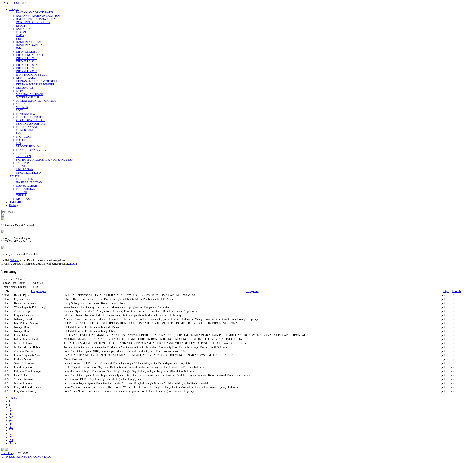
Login (73, 263)
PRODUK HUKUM (28, 146)
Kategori (14, 9)
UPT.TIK (7, 453)
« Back (13, 397)
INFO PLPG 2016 (26, 68)
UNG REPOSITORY (14, 3)
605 (11, 414)
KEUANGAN (24, 87)
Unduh (456, 291)
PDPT (19, 110)
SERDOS (21, 153)
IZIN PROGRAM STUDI (31, 74)
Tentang (13, 205)
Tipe (446, 291)
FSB (18, 38)
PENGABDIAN (25, 188)
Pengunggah (38, 291)
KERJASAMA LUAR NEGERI (35, 84)
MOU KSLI (23, 103)
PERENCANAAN (27, 126)
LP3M (19, 90)
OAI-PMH (15, 202)
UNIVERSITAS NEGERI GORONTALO (26, 456)
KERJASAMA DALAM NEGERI (36, 81)
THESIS (21, 195)
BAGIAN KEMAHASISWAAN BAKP (39, 15)
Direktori (14, 175)
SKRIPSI (21, 192)
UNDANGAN (24, 169)
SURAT (20, 166)
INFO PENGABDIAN (29, 54)
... (10, 407)
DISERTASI (23, 198)
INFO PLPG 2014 (26, 61)
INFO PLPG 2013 (26, 58)
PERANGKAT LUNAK (30, 120)
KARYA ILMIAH (26, 185)
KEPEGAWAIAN (26, 77)
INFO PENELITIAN (28, 51)
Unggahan (252, 291)
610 (11, 430)
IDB (18, 48)
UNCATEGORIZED (28, 172)
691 (11, 440)
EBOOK (21, 25)
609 (11, 427)
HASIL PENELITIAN (29, 41)
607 (11, 420)
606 (11, 417)
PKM (19, 133)
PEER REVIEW (25, 113)
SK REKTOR (24, 162)
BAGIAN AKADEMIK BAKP (34, 12)
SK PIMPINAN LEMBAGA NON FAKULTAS (44, 159)
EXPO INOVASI (26, 28)
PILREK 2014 (24, 130)
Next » (12, 443)
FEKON (21, 32)
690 (11, 436)
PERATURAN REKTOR (31, 123)
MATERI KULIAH (27, 97)
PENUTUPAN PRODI (29, 117)
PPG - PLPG (23, 136)
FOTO (20, 35)
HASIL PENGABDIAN (30, 45)
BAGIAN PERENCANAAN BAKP (37, 19)
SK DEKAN (23, 156)
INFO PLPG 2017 (26, 71)
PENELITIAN (24, 179)
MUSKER (22, 107)
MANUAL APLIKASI (29, 94)
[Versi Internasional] (2, 215)
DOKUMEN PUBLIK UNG (33, 22)
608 (11, 423)
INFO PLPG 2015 (26, 64)
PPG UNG (22, 139)
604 (11, 410)
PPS (18, 143)
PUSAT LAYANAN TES (31, 149)
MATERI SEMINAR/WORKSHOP (37, 100)
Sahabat (14, 260)
